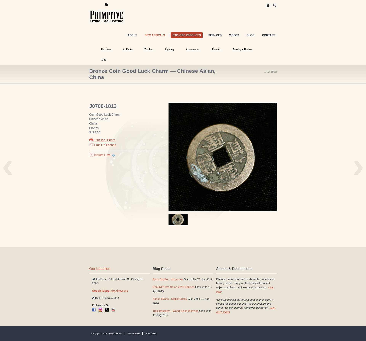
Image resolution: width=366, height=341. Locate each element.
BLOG (250, 35)
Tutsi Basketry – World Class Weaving (175, 311)
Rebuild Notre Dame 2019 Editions (173, 287)
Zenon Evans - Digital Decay (170, 299)
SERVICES (215, 35)
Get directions (110, 290)
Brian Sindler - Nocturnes (168, 279)
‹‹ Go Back (270, 72)
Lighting (169, 49)
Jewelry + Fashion (243, 49)
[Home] (109, 12)
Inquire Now (102, 154)
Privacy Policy (133, 333)
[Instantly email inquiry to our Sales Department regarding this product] (113, 155)
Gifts (103, 59)
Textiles (148, 49)
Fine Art (216, 49)
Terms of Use (150, 333)
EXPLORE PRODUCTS (187, 35)
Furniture (106, 49)
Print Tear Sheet (104, 140)
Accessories (193, 49)
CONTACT (268, 35)
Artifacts (127, 49)
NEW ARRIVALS (155, 35)
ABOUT (132, 35)
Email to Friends (104, 145)
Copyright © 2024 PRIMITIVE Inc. (106, 333)
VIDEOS (234, 35)
